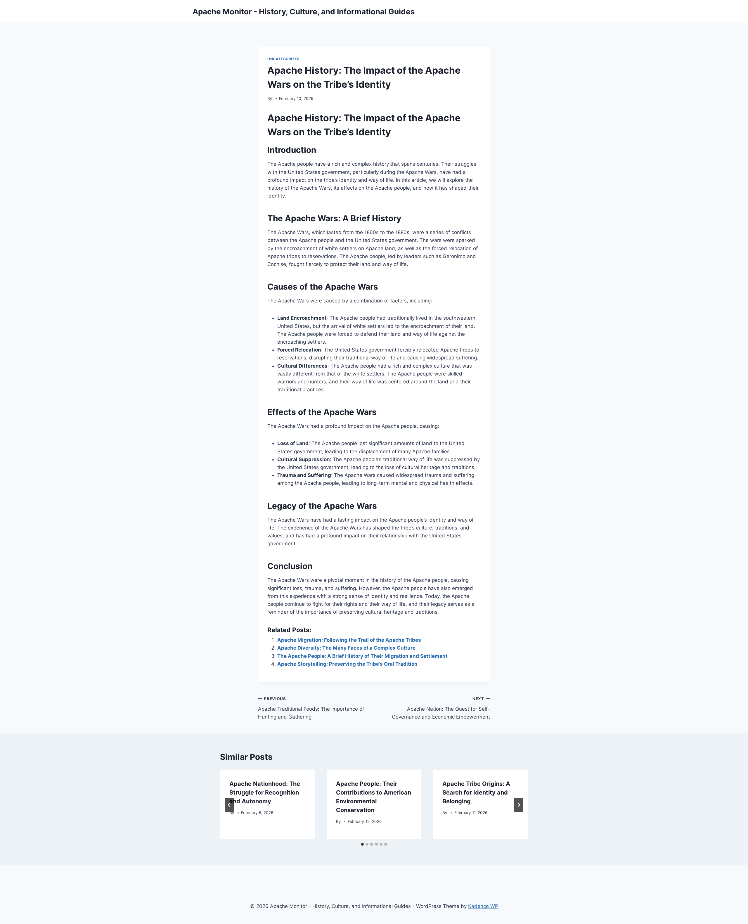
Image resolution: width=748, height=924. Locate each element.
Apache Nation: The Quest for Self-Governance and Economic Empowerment (441, 708)
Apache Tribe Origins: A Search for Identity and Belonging (476, 792)
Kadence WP (483, 906)
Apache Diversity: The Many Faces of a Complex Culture (346, 648)
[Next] (518, 805)
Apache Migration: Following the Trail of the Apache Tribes (349, 640)
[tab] (362, 844)
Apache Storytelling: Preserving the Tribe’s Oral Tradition (347, 664)
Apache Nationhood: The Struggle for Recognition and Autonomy (264, 792)
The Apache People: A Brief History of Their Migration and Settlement (362, 656)
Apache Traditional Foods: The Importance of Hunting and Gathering (311, 708)
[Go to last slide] (229, 805)
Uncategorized (283, 59)
